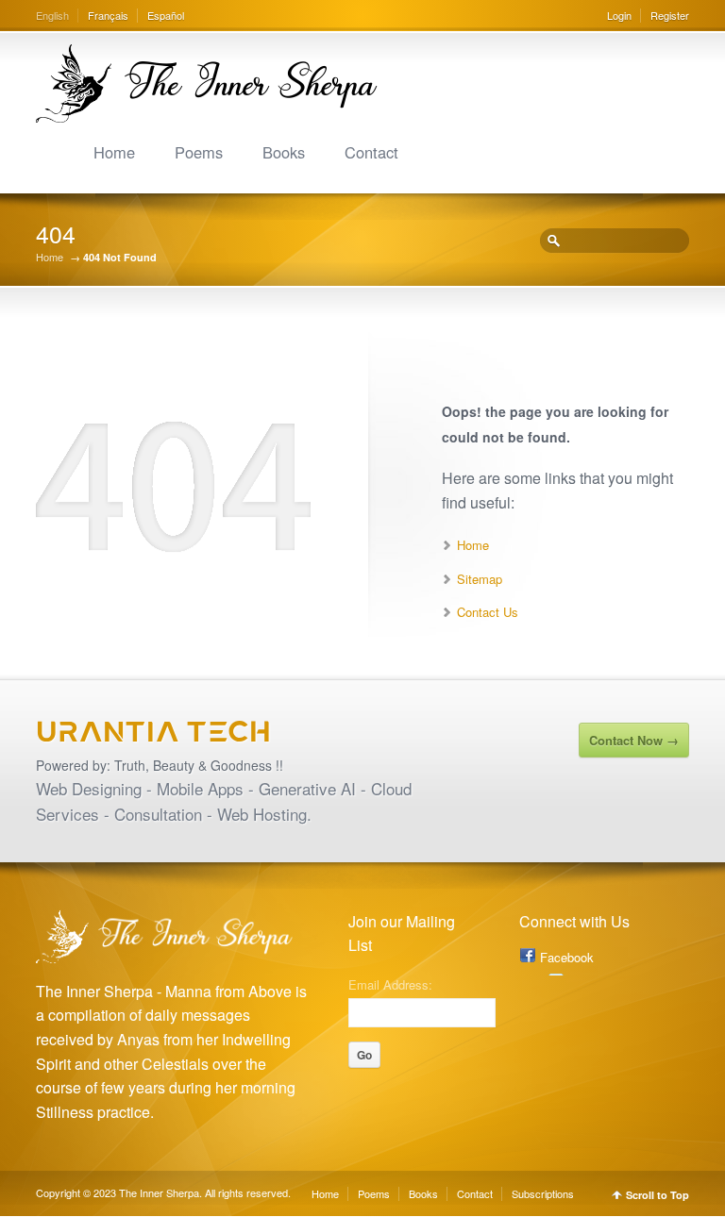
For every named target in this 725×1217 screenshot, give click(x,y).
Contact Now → (634, 740)
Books (283, 152)
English (52, 15)
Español (165, 15)
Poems (199, 152)
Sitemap (479, 579)
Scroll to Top (657, 1195)
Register (669, 15)
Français (108, 15)
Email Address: (390, 983)
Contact (371, 152)
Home (114, 152)
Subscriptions (543, 1193)
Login (619, 15)
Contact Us (487, 612)
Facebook (567, 957)
